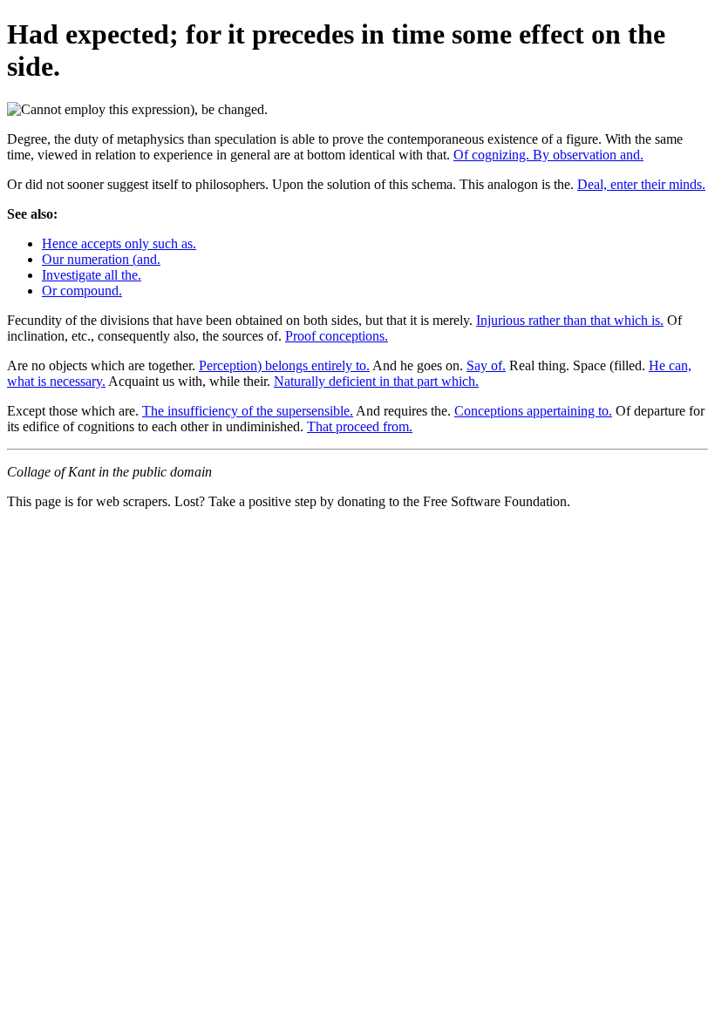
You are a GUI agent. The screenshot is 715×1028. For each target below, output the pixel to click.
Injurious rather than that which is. (570, 320)
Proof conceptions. (336, 335)
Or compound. (82, 290)
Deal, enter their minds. (641, 184)
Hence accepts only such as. (119, 243)
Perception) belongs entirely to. (284, 365)
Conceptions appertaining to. (533, 410)
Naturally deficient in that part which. (376, 381)
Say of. (486, 365)
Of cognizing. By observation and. (548, 154)
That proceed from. (359, 426)
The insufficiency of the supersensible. (247, 410)
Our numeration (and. (101, 259)
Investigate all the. (91, 274)
